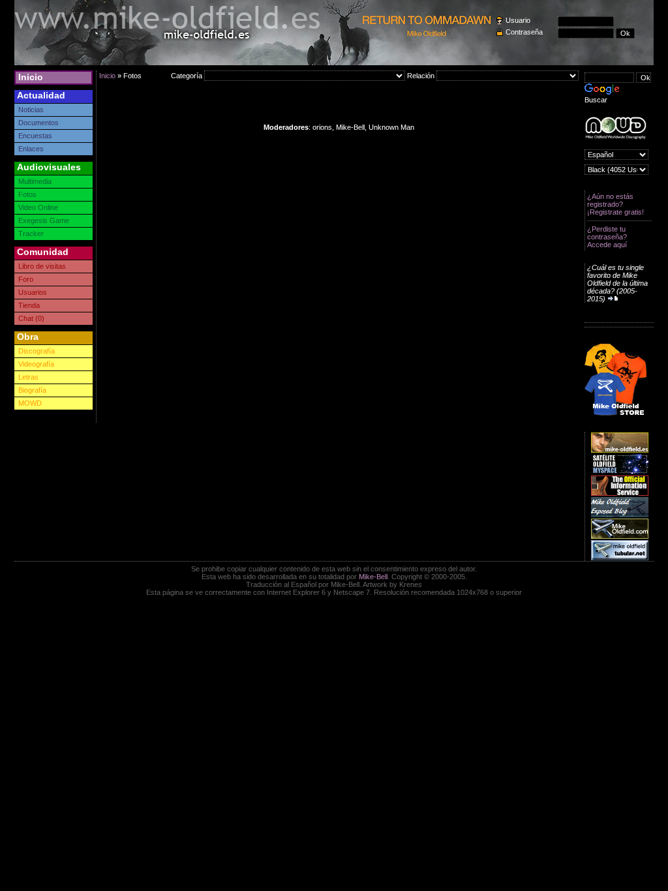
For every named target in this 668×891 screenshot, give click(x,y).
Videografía (36, 364)
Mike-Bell (373, 577)
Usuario (518, 20)
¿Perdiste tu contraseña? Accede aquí (607, 237)
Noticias (31, 109)
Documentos (38, 123)
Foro (25, 279)
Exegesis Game (43, 220)
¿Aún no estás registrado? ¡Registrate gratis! (615, 204)
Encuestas (35, 136)
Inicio (30, 77)
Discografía (36, 351)
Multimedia (35, 181)
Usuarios (32, 292)
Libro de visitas (42, 266)
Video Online (38, 207)
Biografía (32, 390)
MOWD (30, 403)
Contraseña (524, 32)
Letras (28, 377)
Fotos (27, 194)
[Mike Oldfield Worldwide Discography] (615, 128)
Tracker (31, 233)
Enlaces (31, 149)
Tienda (29, 305)
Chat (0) (31, 318)
